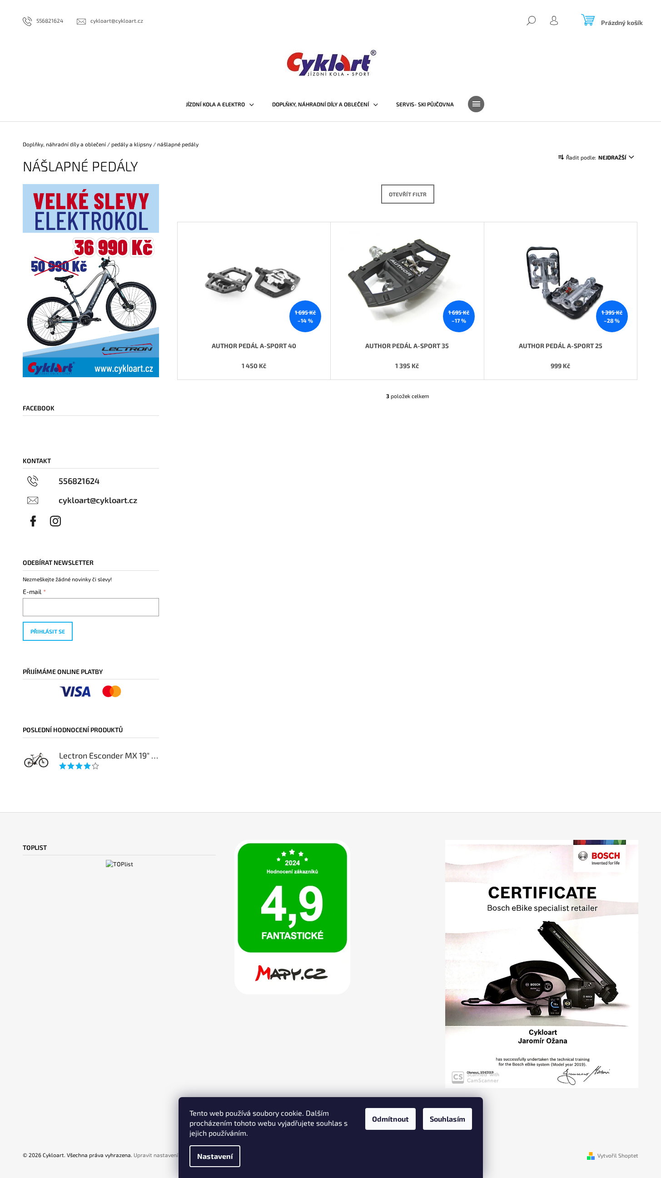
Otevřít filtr (408, 194)
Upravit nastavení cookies (166, 1155)
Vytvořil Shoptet (617, 1155)
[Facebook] (33, 521)
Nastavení (215, 1156)
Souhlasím (447, 1118)
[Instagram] (55, 521)
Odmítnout (390, 1118)
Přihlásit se (47, 631)
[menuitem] (220, 104)
